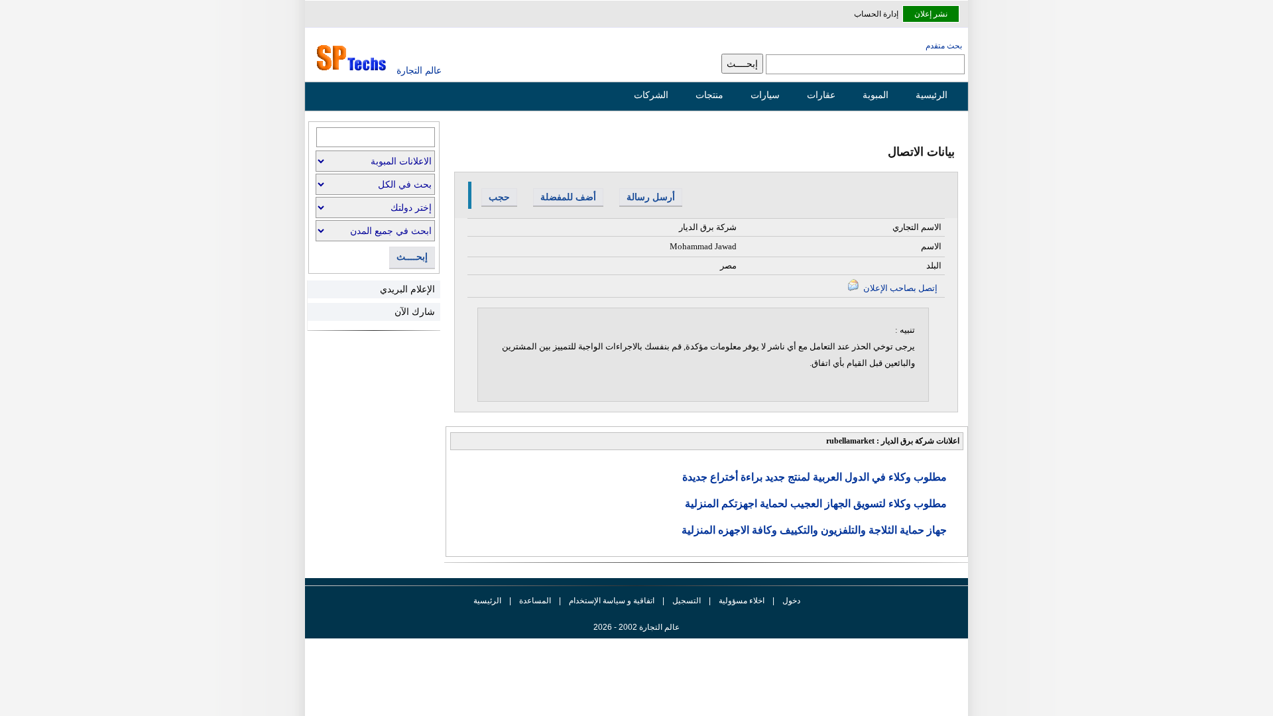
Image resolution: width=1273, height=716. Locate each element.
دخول (791, 600)
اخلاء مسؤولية (741, 600)
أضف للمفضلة (568, 197)
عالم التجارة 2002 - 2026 (636, 627)
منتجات (709, 95)
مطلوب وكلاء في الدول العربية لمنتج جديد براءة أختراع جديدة (814, 477)
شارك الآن (414, 311)
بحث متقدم (944, 45)
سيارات (765, 95)
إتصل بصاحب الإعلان (899, 288)
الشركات (651, 95)
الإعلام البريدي (407, 289)
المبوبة (875, 95)
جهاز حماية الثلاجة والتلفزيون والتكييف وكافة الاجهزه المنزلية (814, 530)
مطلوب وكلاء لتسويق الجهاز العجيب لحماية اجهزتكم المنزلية (816, 503)
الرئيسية (931, 95)
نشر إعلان (930, 14)
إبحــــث (412, 257)
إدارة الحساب (876, 14)
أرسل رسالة (651, 197)
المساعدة (535, 600)
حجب (499, 197)
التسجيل (686, 600)
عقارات (821, 95)
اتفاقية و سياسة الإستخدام (610, 600)
